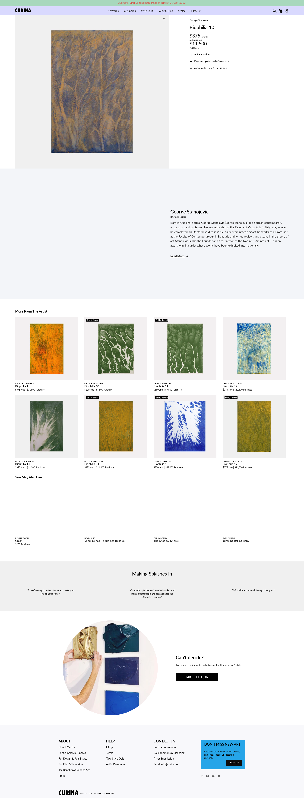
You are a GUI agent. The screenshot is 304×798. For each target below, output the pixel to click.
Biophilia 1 (21, 386)
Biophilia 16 (161, 464)
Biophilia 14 (22, 464)
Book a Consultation (165, 747)
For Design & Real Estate (73, 758)
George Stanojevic (200, 20)
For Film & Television (71, 764)
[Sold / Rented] (115, 348)
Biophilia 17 (230, 464)
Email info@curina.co (166, 764)
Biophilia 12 (230, 386)
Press (62, 775)
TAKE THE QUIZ (197, 677)
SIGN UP (234, 763)
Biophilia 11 (161, 386)
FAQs (109, 747)
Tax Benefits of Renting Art (74, 770)
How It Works (67, 747)
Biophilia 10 (91, 386)
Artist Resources (115, 764)
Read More (177, 256)
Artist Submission (164, 758)
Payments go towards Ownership (211, 61)
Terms (109, 753)
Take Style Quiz (115, 758)
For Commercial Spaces (72, 753)
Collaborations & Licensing (169, 753)
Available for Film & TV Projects (210, 68)
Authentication (201, 54)
